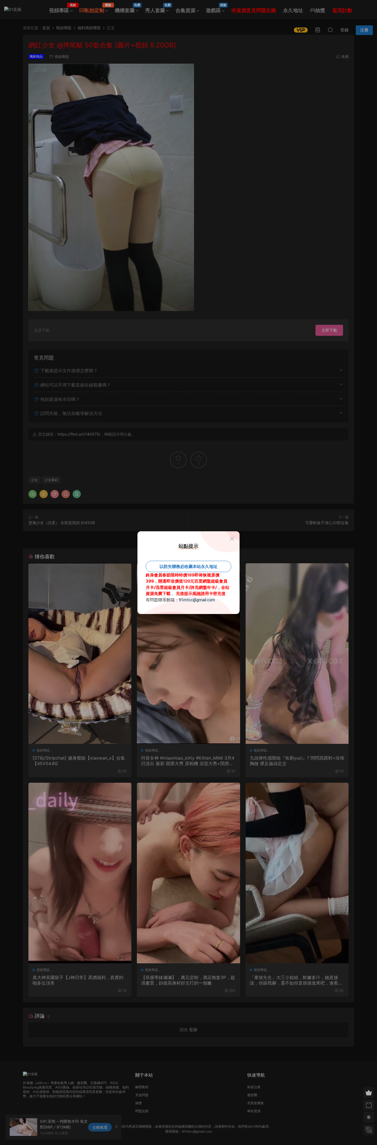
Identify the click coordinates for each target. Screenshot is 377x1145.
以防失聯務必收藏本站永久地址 (188, 566)
